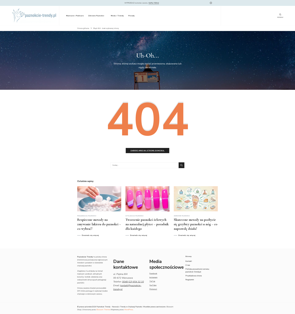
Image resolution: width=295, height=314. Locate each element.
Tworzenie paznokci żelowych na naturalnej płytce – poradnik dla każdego (147, 224)
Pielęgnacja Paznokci (86, 216)
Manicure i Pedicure (75, 16)
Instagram (153, 277)
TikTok (152, 281)
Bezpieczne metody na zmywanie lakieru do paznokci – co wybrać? (99, 224)
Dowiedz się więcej (90, 235)
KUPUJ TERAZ (154, 3)
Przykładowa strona (193, 275)
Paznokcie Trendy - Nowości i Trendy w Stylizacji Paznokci (119, 307)
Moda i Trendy (117, 16)
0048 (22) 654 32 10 (133, 281)
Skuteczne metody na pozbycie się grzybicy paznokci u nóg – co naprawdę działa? (195, 224)
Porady (131, 16)
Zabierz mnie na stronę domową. (147, 150)
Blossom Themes (103, 309)
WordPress (128, 309)
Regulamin (189, 279)
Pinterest (153, 289)
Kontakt (188, 261)
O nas (187, 265)
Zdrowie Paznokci (96, 16)
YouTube (152, 285)
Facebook (153, 273)
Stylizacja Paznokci (134, 216)
